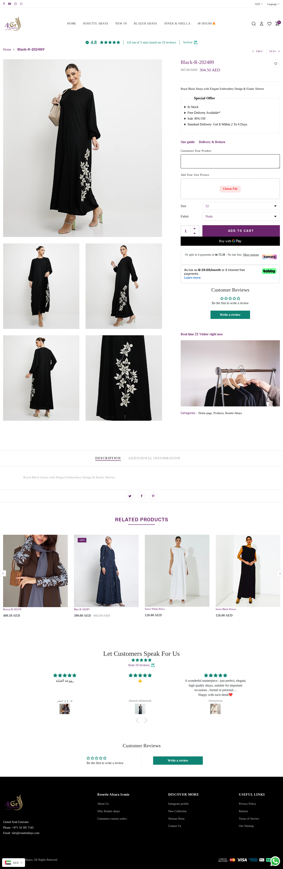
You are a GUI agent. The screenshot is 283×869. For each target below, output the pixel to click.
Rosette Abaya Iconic (113, 794)
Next (272, 51)
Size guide (188, 142)
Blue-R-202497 (82, 609)
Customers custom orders (112, 818)
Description (108, 458)
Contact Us (174, 826)
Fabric (185, 216)
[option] (35, 580)
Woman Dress (176, 818)
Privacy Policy (247, 803)
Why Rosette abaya (108, 811)
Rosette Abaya (95, 23)
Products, (219, 413)
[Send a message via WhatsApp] (275, 861)
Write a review (230, 314)
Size (183, 206)
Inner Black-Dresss (226, 609)
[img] (141, 660)
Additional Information (154, 458)
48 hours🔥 (207, 23)
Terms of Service (249, 818)
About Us (103, 803)
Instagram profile (178, 803)
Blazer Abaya (145, 23)
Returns (243, 811)
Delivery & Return (212, 142)
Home (71, 23)
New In (121, 23)
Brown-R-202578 (12, 609)
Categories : (189, 413)
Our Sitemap (246, 826)
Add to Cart (241, 231)
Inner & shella (177, 23)
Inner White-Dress (155, 609)
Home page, (205, 413)
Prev (259, 51)
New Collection (177, 811)
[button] (138, 720)
